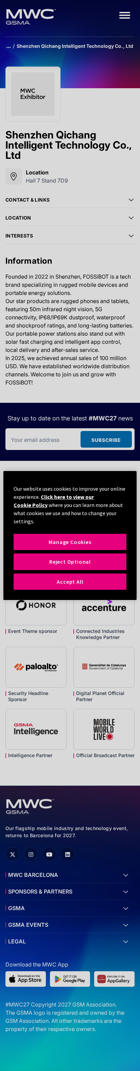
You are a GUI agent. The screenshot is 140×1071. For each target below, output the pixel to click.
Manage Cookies (70, 542)
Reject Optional (70, 561)
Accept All (70, 581)
